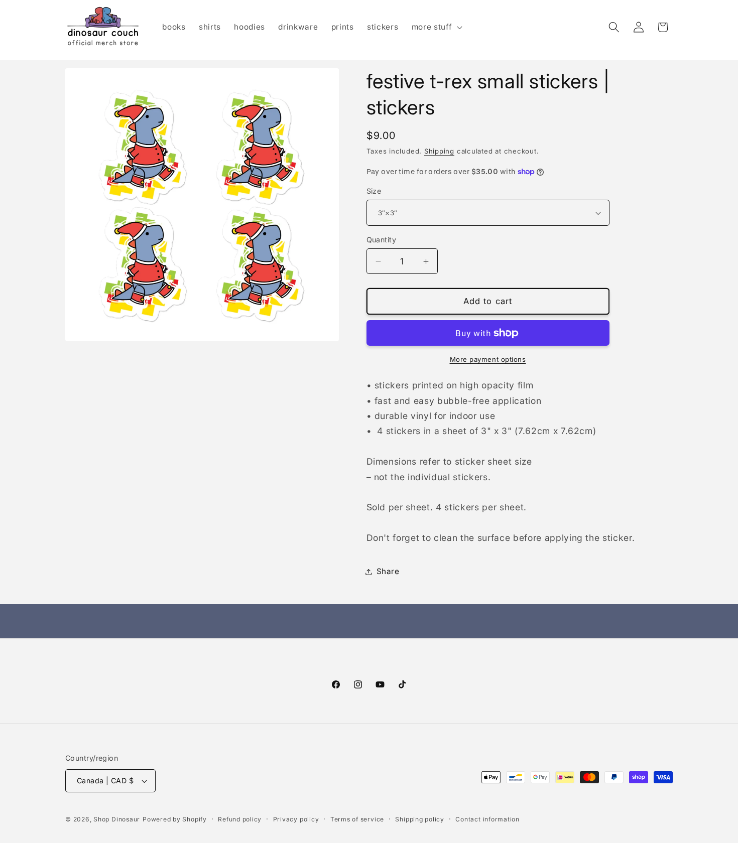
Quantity (381, 239)
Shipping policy (419, 819)
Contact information (487, 819)
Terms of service (357, 819)
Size (374, 191)
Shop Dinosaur (116, 819)
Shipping (439, 151)
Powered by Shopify (175, 819)
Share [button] (388, 571)
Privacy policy (296, 819)
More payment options (488, 359)
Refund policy (240, 819)
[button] (436, 27)
